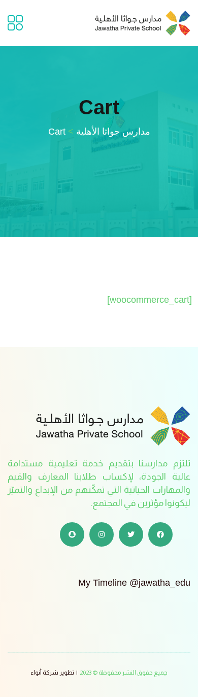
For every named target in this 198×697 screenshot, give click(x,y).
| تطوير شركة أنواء (54, 672)
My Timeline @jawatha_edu (134, 583)
